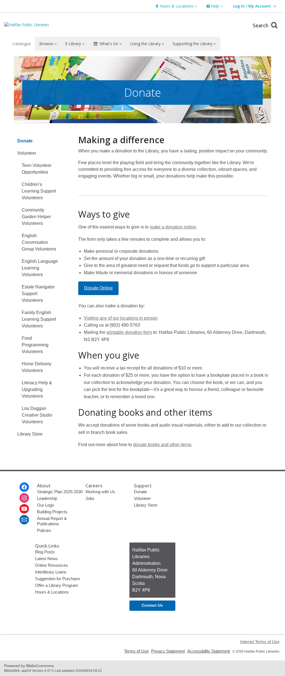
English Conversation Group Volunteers (39, 242)
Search (261, 25)
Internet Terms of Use (259, 641)
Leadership (47, 498)
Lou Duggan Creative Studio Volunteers (37, 415)
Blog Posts (45, 551)
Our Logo (45, 505)
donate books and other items (162, 444)
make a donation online (173, 227)
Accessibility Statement (208, 651)
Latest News (46, 558)
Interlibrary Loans (51, 572)
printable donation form (129, 332)
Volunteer (26, 153)
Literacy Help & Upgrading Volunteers (37, 389)
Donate (25, 140)
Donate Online (98, 288)
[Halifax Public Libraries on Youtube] (24, 509)
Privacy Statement (168, 651)
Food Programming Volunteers (35, 345)
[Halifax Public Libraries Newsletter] (24, 519)
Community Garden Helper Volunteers (36, 217)
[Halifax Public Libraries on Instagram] (24, 498)
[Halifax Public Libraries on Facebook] (24, 487)
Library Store (30, 434)
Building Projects (52, 511)
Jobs (89, 498)
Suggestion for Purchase (57, 578)
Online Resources (51, 565)
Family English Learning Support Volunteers (39, 319)
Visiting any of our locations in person (121, 318)
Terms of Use (136, 651)
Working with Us (100, 491)
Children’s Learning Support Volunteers (39, 191)
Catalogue (22, 43)
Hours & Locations (52, 592)
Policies (44, 530)
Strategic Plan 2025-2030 (60, 491)
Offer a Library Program (56, 585)
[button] (176, 6)
